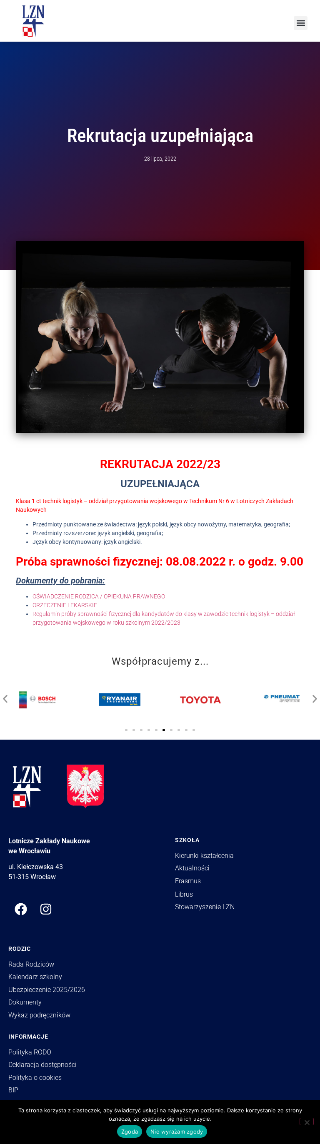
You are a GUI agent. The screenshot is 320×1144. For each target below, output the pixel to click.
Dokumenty (25, 1002)
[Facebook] (20, 909)
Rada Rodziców (31, 964)
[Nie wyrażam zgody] (307, 1121)
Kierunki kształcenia (204, 856)
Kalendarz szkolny (35, 977)
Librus (184, 894)
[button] (301, 23)
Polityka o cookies (35, 1078)
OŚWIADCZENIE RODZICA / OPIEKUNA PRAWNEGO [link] (98, 596)
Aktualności (192, 868)
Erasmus (188, 881)
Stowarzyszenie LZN (205, 907)
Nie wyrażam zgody (176, 1131)
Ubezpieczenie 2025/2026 (46, 990)
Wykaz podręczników (39, 1015)
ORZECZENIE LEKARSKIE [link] (64, 605)
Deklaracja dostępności (42, 1065)
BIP (13, 1090)
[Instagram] (45, 909)
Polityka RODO (29, 1052)
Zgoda (129, 1131)
